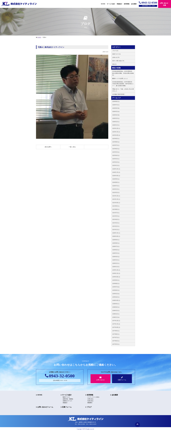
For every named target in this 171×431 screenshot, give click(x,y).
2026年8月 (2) (115, 101)
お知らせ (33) (115, 57)
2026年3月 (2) (115, 118)
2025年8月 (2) (115, 142)
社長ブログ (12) (116, 54)
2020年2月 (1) (115, 263)
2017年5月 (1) (115, 344)
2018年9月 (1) (115, 303)
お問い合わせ (100, 380)
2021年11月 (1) (116, 199)
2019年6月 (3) (115, 290)
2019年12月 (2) (116, 270)
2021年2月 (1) (115, 226)
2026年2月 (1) (115, 121)
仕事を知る (90, 399)
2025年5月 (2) (115, 152)
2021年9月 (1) (115, 206)
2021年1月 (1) (115, 229)
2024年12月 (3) (116, 169)
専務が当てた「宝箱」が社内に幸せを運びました (123, 90)
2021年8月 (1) (115, 209)
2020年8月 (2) (115, 243)
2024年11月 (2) (116, 172)
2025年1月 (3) (115, 165)
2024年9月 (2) (115, 179)
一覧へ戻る (72, 147)
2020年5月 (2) (115, 253)
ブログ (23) (115, 50)
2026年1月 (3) (115, 125)
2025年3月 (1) (115, 158)
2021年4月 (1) (115, 219)
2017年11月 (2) (116, 324)
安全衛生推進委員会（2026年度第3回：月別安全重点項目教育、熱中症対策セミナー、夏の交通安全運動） (123, 83)
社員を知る (90, 401)
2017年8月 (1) (115, 334)
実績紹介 (119, 4)
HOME (39, 37)
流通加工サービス (67, 401)
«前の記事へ (48, 147)
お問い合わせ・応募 (164, 4)
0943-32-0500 (149, 2)
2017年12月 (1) (116, 320)
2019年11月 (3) (116, 273)
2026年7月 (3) (115, 105)
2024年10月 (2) (116, 175)
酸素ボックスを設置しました (120, 78)
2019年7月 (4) (115, 287)
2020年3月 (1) (115, 260)
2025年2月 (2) (115, 162)
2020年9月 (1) (115, 239)
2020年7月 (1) (115, 246)
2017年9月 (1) (115, 330)
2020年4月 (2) (115, 256)
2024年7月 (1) (115, 186)
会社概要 (115, 395)
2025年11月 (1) (116, 132)
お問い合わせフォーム (45, 407)
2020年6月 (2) (115, 250)
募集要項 (89, 402)
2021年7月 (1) (115, 212)
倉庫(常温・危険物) (68, 399)
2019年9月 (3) (115, 280)
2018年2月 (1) (115, 314)
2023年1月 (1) (115, 189)
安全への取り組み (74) (118, 60)
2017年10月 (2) (116, 327)
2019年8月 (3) (115, 283)
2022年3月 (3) (115, 192)
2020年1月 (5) (115, 266)
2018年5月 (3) (115, 310)
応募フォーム (122, 380)
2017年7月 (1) (115, 337)
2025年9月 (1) (115, 138)
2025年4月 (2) (115, 155)
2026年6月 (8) (115, 108)
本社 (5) (114, 64)
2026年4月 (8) (115, 115)
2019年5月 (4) (115, 293)
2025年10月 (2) (116, 135)
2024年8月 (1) (115, 182)
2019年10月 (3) (116, 277)
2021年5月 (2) (115, 216)
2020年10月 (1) (116, 236)
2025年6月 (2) (115, 148)
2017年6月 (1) (115, 341)
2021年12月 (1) (116, 196)
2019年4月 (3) (115, 297)
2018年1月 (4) (115, 317)
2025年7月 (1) (115, 145)
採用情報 (90, 395)
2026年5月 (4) (115, 111)
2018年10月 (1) (116, 300)
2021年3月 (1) (115, 223)
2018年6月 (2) (115, 307)
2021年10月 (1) (116, 202)
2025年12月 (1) (116, 128)
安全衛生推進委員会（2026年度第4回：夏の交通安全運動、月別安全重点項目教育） (123, 73)
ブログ (89, 407)
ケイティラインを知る (93, 397)
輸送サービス (66, 397)
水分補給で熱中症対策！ (118, 94)
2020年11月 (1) (116, 233)
